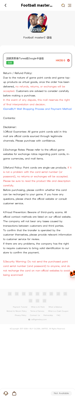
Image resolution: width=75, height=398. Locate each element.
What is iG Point (38, 307)
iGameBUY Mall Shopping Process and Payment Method (37, 108)
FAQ (58, 315)
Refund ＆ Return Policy (17, 311)
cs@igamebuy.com (39, 319)
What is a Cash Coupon (58, 311)
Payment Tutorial (20, 307)
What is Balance (55, 307)
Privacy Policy (20, 315)
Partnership (48, 315)
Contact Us (35, 315)
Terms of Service (37, 311)
